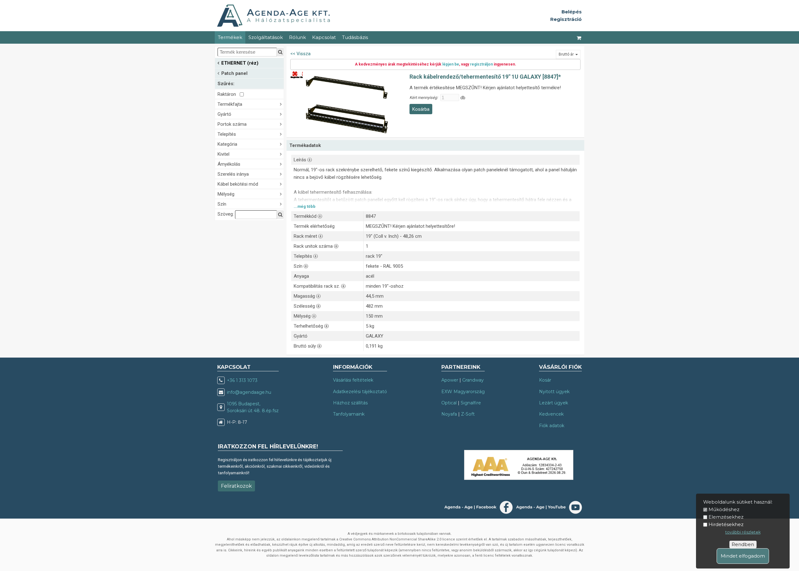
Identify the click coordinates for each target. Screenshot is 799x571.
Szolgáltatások (265, 37)
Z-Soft (468, 414)
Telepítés (227, 134)
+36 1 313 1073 (242, 380)
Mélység (226, 194)
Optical (449, 403)
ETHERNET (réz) (239, 63)
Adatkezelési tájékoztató (360, 391)
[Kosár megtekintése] (579, 37)
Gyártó (224, 114)
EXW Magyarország (463, 391)
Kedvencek (551, 414)
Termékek (230, 37)
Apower (449, 380)
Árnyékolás (229, 164)
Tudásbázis (355, 37)
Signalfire (471, 403)
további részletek (743, 532)
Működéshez (723, 509)
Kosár (545, 380)
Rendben (743, 544)
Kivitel (223, 154)
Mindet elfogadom (743, 556)
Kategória (227, 144)
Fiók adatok (551, 425)
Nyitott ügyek (554, 391)
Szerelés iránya (233, 174)
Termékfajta (230, 104)
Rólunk (297, 37)
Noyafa (449, 414)
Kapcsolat (324, 37)
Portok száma (232, 124)
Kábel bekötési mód (238, 184)
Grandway (473, 380)
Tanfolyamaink (349, 414)
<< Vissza (300, 53)
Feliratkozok (236, 486)
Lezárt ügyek (553, 403)
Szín (222, 204)
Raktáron (229, 94)
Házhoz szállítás (350, 403)
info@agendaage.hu (249, 392)
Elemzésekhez (725, 517)
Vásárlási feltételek (353, 380)
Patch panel (234, 73)
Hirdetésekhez (725, 524)
